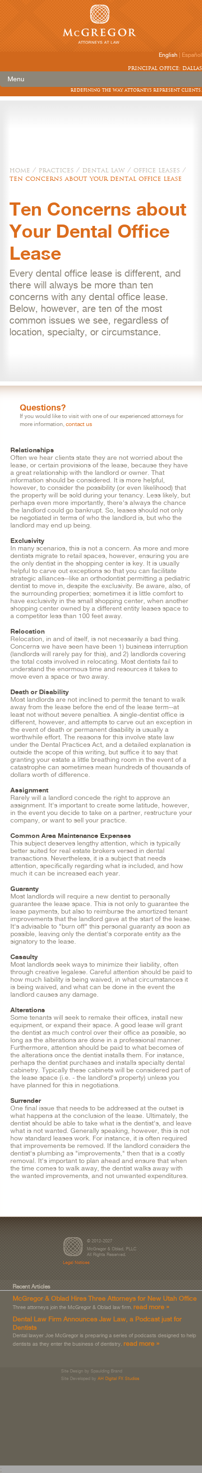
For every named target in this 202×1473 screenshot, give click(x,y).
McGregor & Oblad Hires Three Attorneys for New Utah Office (105, 1298)
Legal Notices (76, 1262)
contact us (79, 424)
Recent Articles (31, 1286)
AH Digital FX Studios (119, 1378)
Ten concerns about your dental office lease (95, 178)
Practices (56, 170)
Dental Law (103, 170)
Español (192, 55)
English (168, 55)
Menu (16, 79)
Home (19, 170)
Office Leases (156, 170)
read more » (151, 1306)
